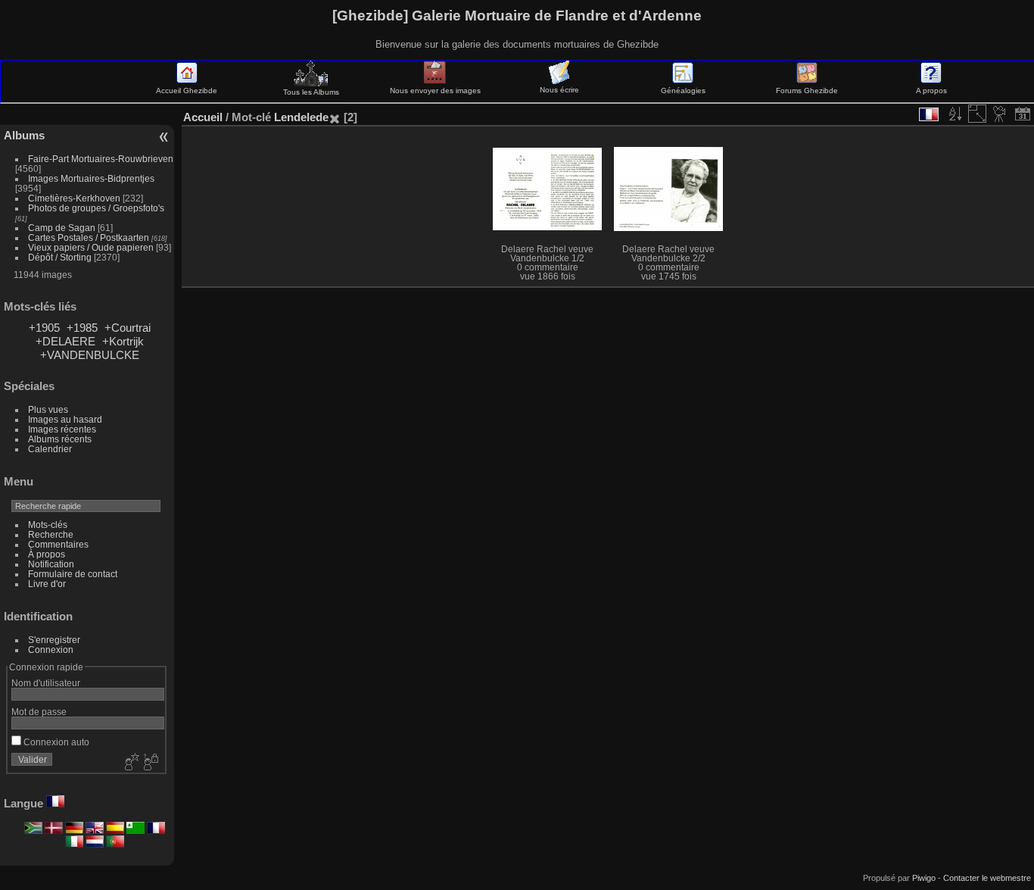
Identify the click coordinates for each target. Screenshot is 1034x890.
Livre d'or (47, 584)
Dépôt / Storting (60, 257)
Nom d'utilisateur (45, 683)
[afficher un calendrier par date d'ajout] (1022, 113)
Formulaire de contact (72, 574)
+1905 (44, 327)
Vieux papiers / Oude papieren (91, 247)
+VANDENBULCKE (89, 354)
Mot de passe (39, 712)
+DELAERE (65, 341)
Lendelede (301, 117)
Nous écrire (559, 90)
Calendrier (50, 449)
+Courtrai (127, 327)
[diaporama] (1000, 113)
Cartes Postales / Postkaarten (88, 237)
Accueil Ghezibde (186, 90)
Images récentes (62, 429)
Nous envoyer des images (435, 90)
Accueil (203, 117)
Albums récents (60, 439)
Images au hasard (65, 419)
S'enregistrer (54, 640)
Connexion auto (55, 742)
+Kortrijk (123, 341)
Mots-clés (47, 524)
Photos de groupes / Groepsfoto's (96, 208)
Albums (24, 135)
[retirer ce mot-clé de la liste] (335, 117)
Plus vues (48, 409)
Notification (51, 564)
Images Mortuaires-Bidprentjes (91, 178)
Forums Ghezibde (807, 90)
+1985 (82, 327)
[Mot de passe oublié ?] (150, 763)
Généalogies (683, 90)
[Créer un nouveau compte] (130, 763)
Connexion (50, 649)
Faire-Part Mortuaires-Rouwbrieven (100, 159)
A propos (931, 90)
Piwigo (924, 877)
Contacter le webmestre (987, 877)
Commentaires (58, 544)
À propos (46, 554)
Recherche (50, 534)
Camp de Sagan (61, 228)
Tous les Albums (311, 92)
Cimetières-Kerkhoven (74, 198)
